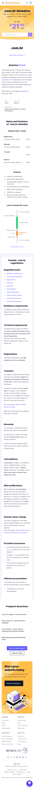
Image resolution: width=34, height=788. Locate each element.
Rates (3, 725)
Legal (28, 772)
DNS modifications (13, 292)
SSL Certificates (23, 725)
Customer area (22, 739)
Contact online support (17, 648)
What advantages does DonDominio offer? (16, 638)
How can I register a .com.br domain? (16, 614)
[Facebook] (8, 757)
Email (19, 723)
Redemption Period (17, 247)
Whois (3, 723)
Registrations (11, 280)
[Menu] (3, 2)
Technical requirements (14, 276)
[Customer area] (30, 2)
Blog (19, 744)
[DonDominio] (12, 3)
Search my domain (13, 683)
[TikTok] (17, 757)
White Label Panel (7, 744)
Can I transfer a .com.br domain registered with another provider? (16, 630)
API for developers (7, 739)
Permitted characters (14, 298)
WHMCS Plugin (6, 741)
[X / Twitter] (11, 757)
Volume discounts (7, 736)
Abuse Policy (23, 770)
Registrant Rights (9, 772)
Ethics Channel (17, 774)
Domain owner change (14, 295)
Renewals (10, 286)
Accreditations (6, 728)
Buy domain (5, 720)
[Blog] (26, 757)
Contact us (21, 736)
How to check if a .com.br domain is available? (16, 622)
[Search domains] (30, 34)
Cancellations (11, 289)
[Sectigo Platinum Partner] (13, 750)
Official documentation (14, 301)
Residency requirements (15, 273)
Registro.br (25, 91)
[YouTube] (20, 757)
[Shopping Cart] (27, 2)
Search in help (17, 653)
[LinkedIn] (23, 757)
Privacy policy (20, 772)
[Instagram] (14, 757)
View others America (16, 55)
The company (22, 741)
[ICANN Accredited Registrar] (25, 750)
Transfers (10, 283)
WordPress (21, 728)
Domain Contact (12, 770)
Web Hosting (22, 720)
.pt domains (6, 80)
